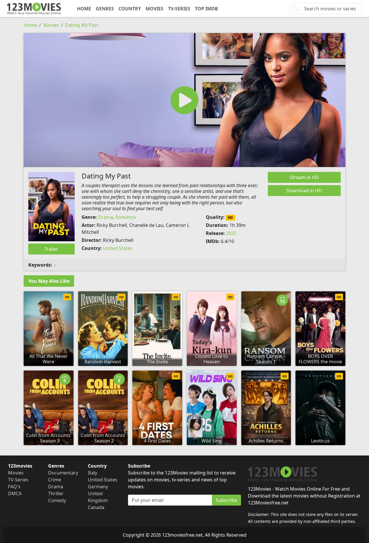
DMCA (15, 493)
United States (117, 248)
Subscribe (226, 500)
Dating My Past (81, 25)
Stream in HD (304, 177)
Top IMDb (206, 8)
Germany (98, 486)
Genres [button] (105, 8)
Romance (125, 217)
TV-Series (179, 8)
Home (84, 8)
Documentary (63, 473)
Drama (105, 217)
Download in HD (304, 190)
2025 (231, 233)
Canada (96, 507)
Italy (92, 473)
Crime (54, 479)
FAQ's (14, 486)
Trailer (51, 249)
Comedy (57, 500)
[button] (184, 100)
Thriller (56, 493)
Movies (154, 8)
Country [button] (129, 8)
